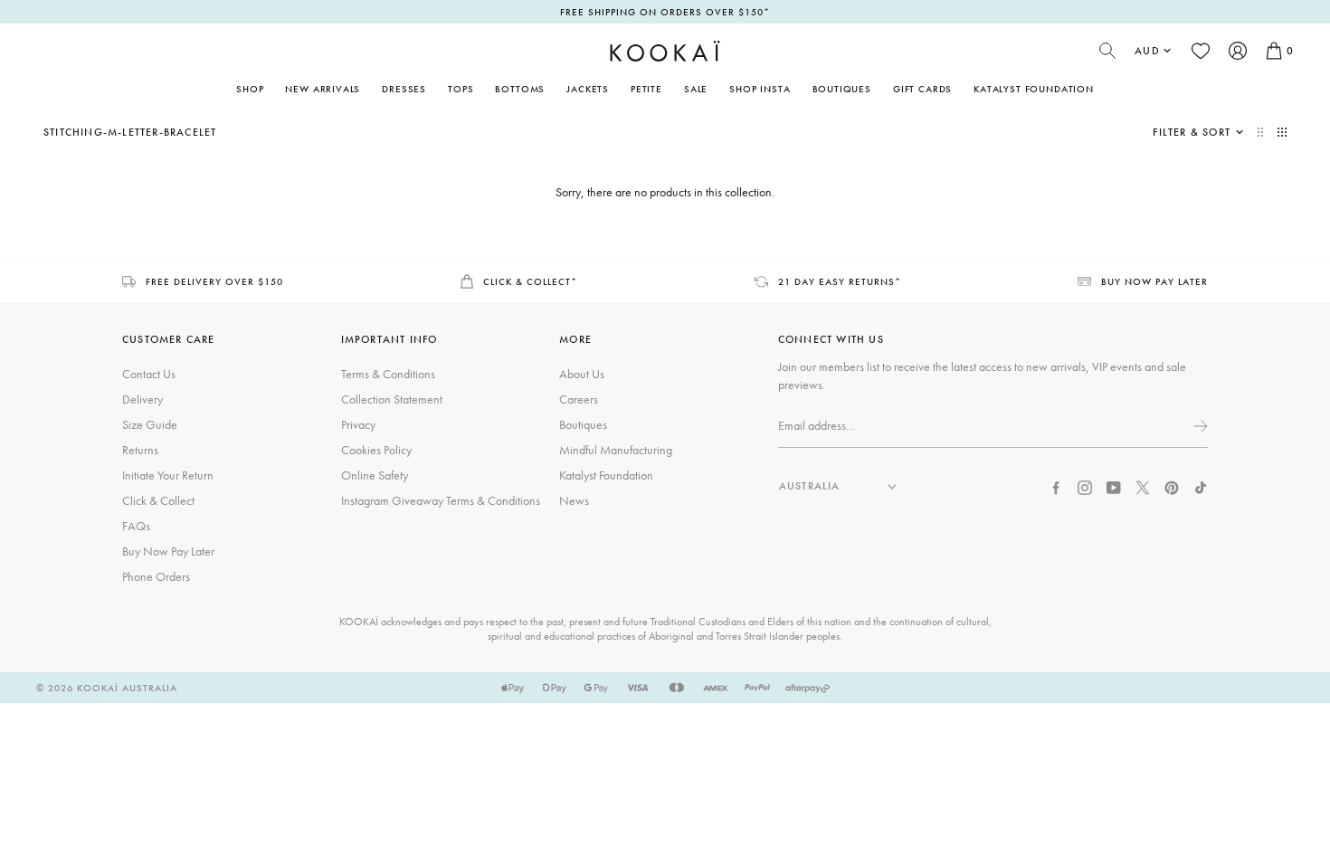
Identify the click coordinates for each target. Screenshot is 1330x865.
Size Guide (149, 424)
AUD (1147, 50)
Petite (646, 88)
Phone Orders (156, 576)
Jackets (587, 88)
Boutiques (841, 88)
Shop (249, 88)
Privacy (358, 424)
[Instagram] (1085, 486)
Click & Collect (158, 500)
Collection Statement (391, 399)
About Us (581, 374)
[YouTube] (1114, 486)
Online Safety (374, 475)
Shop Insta (759, 88)
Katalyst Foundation (1034, 88)
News (574, 500)
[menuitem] (322, 88)
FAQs (136, 526)
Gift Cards (922, 88)
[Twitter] (1142, 486)
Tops (460, 88)
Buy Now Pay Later (168, 551)
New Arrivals (322, 88)
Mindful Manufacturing (615, 450)
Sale (696, 88)
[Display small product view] (1282, 132)
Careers (578, 399)
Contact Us (149, 374)
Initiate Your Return (168, 475)
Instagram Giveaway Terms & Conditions (440, 500)
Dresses (404, 88)
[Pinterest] (1171, 486)
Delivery (142, 399)
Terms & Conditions (388, 374)
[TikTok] (1200, 486)
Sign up (1199, 426)
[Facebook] (1056, 486)
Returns (140, 450)
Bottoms (520, 88)
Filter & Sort (1191, 132)
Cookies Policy (376, 450)
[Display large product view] (1262, 132)
